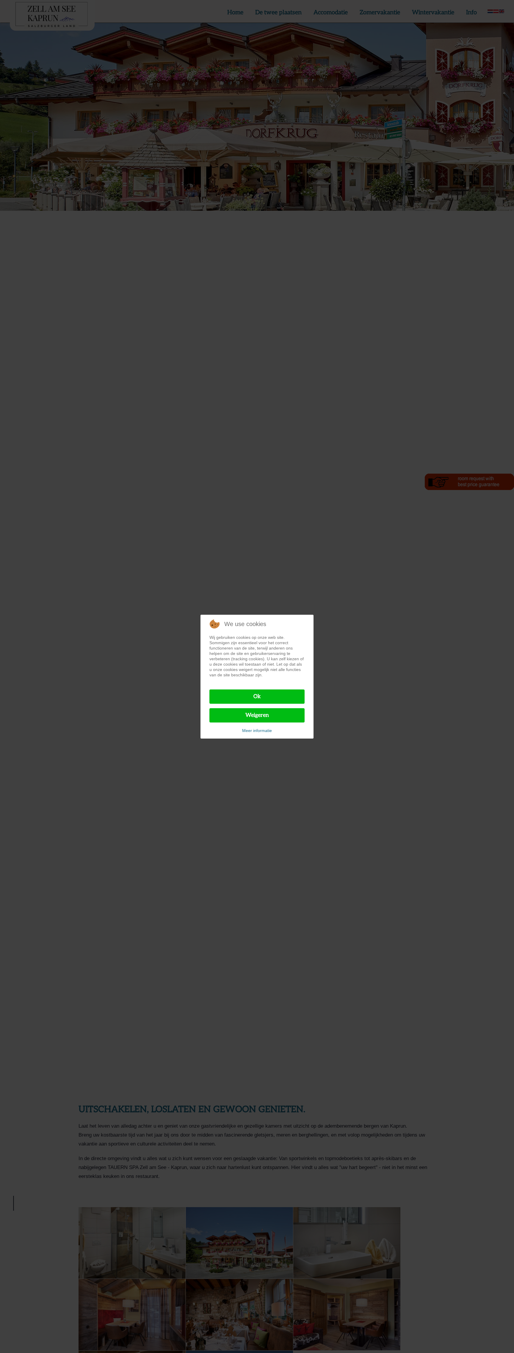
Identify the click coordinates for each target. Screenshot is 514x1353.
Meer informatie (257, 730)
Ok (257, 696)
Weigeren (257, 715)
